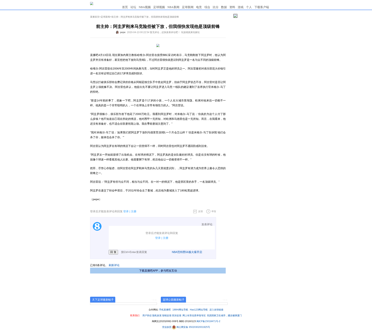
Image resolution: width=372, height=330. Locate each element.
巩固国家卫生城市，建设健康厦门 (224, 315)
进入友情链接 (216, 309)
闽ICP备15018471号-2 (208, 321)
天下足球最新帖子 (103, 299)
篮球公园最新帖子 (173, 299)
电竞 (199, 7)
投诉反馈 (176, 315)
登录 (126, 211)
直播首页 (94, 16)
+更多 (154, 300)
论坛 (133, 7)
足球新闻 (188, 7)
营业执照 (167, 327)
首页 (125, 7)
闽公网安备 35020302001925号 (193, 327)
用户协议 (147, 315)
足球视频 (159, 7)
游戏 (241, 7)
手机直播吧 (165, 309)
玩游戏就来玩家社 (190, 32)
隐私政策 (157, 315)
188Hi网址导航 (180, 309)
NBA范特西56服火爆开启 (187, 252)
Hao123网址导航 (199, 309)
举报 (213, 211)
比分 (216, 7)
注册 (133, 211)
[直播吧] (91, 3)
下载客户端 (261, 7)
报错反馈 (166, 315)
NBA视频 (145, 7)
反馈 (200, 211)
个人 (249, 7)
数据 (224, 7)
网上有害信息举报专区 (194, 315)
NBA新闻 (173, 7)
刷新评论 (114, 265)
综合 (207, 7)
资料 (232, 7)
